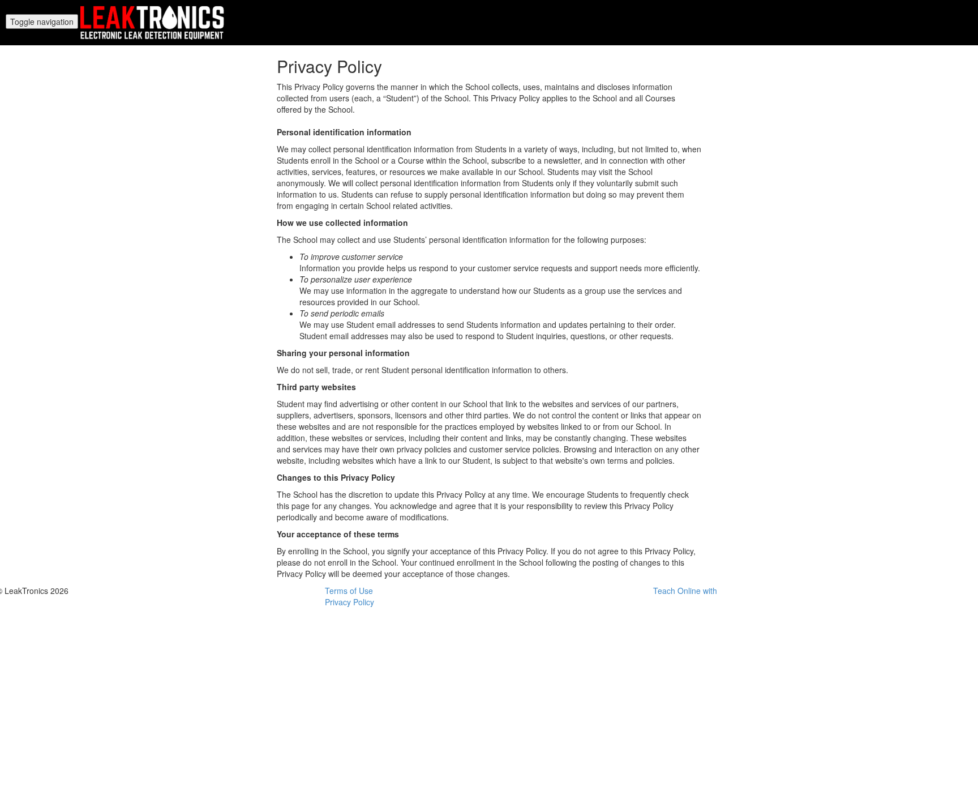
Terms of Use (349, 590)
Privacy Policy (349, 602)
